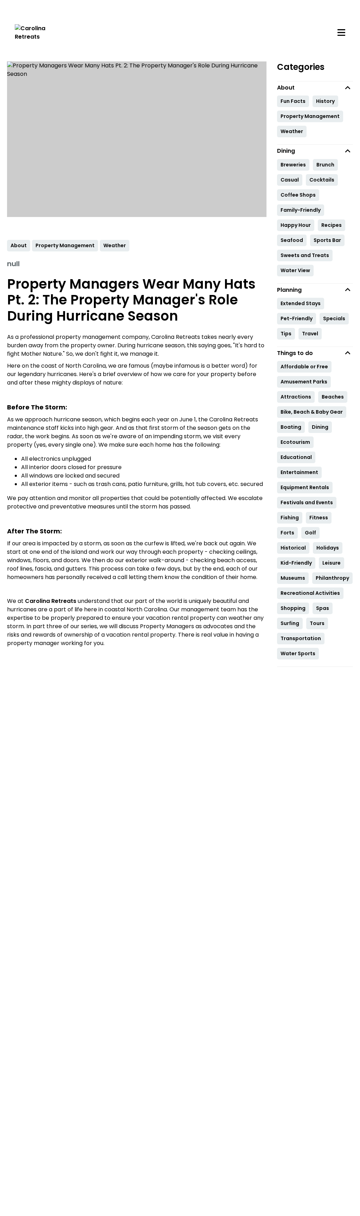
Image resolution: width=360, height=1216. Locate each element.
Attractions (296, 396)
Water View (295, 270)
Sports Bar (327, 240)
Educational (296, 457)
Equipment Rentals (305, 487)
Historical (293, 547)
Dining (320, 426)
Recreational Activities (310, 593)
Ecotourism (295, 442)
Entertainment (299, 472)
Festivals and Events (307, 502)
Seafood (292, 240)
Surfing (290, 623)
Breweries (293, 164)
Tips (286, 333)
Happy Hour (296, 225)
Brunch (325, 164)
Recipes (331, 225)
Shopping (293, 608)
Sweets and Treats (305, 255)
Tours (317, 623)
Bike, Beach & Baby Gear (312, 411)
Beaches (333, 396)
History (325, 101)
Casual (290, 179)
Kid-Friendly (296, 562)
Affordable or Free (304, 366)
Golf (310, 532)
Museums (293, 577)
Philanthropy (332, 577)
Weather (292, 131)
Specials (334, 318)
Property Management (310, 116)
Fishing (290, 517)
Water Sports (298, 653)
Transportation (301, 638)
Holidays (327, 547)
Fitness (318, 517)
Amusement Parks (304, 381)
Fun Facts (293, 101)
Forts (287, 532)
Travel (310, 333)
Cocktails (321, 179)
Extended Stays (301, 303)
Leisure (331, 562)
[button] (315, 87)
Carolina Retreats (50, 601)
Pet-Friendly (297, 318)
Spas (322, 608)
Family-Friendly (301, 209)
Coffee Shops (298, 194)
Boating (291, 426)
